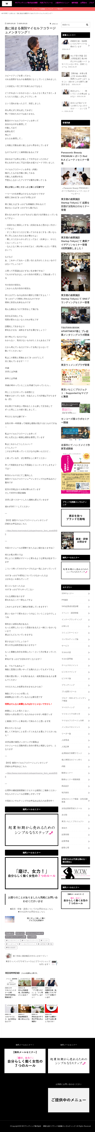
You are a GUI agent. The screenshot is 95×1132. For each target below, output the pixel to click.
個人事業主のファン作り (72, 760)
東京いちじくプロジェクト (73, 821)
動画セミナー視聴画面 (71, 779)
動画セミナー (67, 773)
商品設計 (65, 786)
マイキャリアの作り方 (35, 933)
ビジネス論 (66, 678)
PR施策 (65, 600)
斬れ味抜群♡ (12, 947)
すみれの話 (66, 652)
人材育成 (33, 937)
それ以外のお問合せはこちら (32, 912)
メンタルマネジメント (28, 944)
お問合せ (83, 3)
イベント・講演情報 (70, 613)
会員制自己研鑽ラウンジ (72, 753)
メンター (45, 940)
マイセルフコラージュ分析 (16, 937)
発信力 (64, 828)
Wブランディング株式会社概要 (26, 3)
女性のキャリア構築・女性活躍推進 (75, 800)
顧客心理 (65, 848)
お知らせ (10, 933)
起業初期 (65, 835)
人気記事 (65, 747)
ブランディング (68, 685)
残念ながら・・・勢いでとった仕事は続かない (78, 93)
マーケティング (68, 707)
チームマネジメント (70, 665)
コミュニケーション (70, 633)
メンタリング (12, 944)
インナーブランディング (72, 619)
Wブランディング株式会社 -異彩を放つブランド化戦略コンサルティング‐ (49, 1126)
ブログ (91, 3)
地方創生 (65, 793)
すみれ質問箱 (67, 659)
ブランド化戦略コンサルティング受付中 (48, 9)
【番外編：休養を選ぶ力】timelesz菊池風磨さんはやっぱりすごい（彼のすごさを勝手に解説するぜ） (75, 78)
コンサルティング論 (70, 639)
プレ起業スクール (69, 692)
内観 (50, 944)
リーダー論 (66, 734)
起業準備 (65, 841)
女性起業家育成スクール (72, 808)
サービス (21, 933)
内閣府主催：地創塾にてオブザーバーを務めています (74, 45)
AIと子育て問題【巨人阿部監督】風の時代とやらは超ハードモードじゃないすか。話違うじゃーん (75, 61)
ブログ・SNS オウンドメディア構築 (74, 699)
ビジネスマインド (14, 940)
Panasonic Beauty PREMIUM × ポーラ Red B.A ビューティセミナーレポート (75, 191)
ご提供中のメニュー (62, 3)
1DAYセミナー (68, 593)
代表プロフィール (46, 3)
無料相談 (75, 3)
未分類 (64, 815)
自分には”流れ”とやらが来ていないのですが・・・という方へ (74, 107)
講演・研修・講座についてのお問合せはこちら (32, 909)
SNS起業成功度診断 (70, 606)
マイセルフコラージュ (31, 940)
